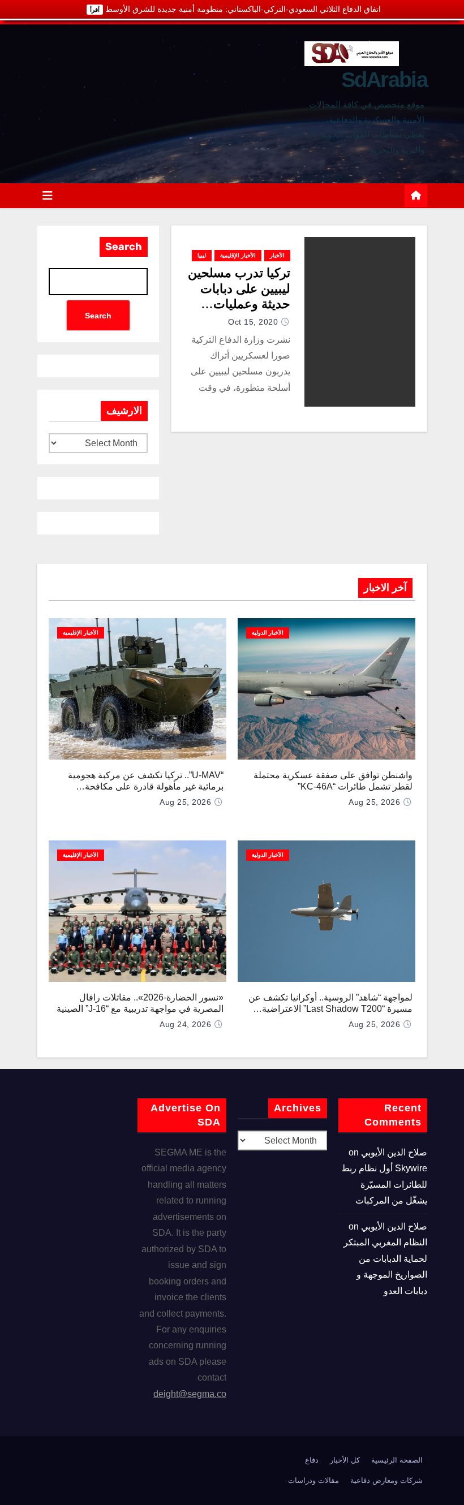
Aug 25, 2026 (374, 802)
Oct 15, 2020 (253, 321)
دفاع (312, 1460)
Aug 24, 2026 (185, 1024)
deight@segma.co (189, 1394)
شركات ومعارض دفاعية (386, 1480)
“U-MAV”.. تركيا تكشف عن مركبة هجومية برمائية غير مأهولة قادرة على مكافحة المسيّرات (146, 786)
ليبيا (201, 255)
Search (123, 246)
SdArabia (384, 80)
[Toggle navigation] (47, 196)
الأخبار (277, 255)
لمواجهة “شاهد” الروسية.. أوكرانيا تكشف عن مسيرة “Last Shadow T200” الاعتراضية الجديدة (330, 1009)
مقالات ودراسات (313, 1480)
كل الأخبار (345, 1460)
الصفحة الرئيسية (397, 1460)
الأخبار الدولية (267, 632)
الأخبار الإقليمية (238, 255)
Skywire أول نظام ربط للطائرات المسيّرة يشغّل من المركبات (384, 1184)
